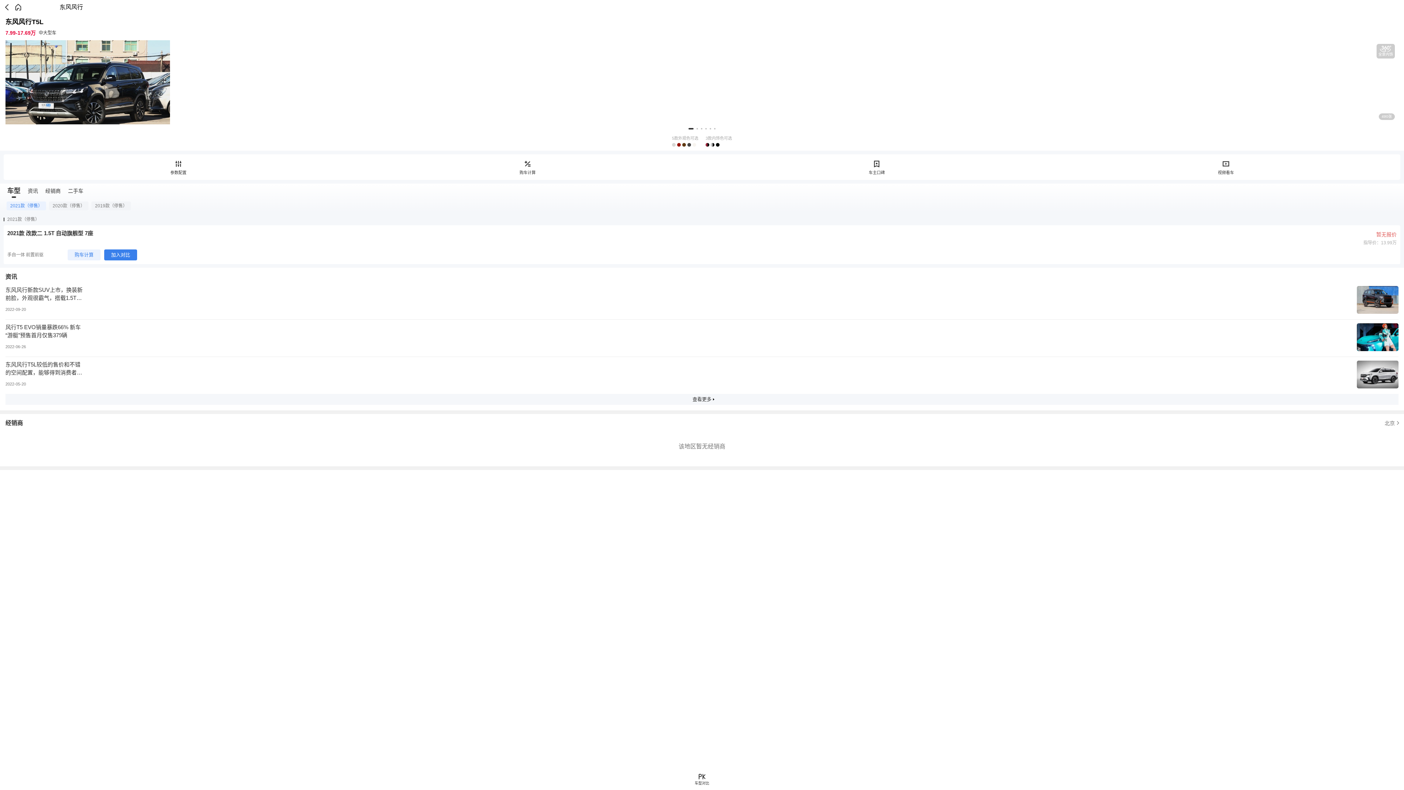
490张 (1387, 116)
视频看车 (1226, 172)
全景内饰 (1385, 54)
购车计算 (528, 172)
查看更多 (702, 399)
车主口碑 (877, 172)
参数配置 (178, 172)
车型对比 (702, 783)
